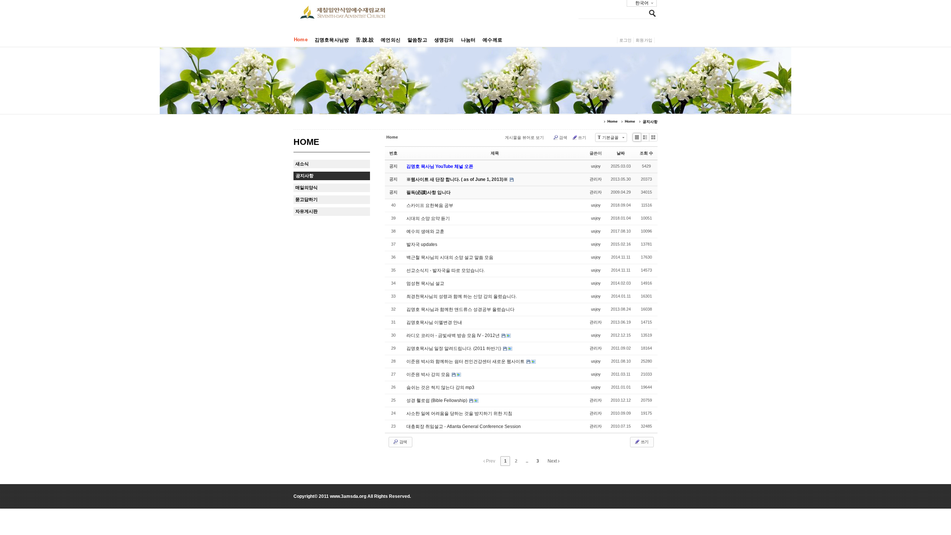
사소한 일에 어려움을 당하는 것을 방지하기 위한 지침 (459, 413)
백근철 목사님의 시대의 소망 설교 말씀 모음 (449, 257)
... (527, 461)
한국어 (642, 3)
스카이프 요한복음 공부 (429, 205)
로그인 (625, 40)
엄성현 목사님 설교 (425, 283)
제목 (495, 153)
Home (301, 39)
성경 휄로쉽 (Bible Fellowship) (437, 400)
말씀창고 (417, 40)
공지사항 (650, 122)
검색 (563, 137)
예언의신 (390, 40)
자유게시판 (306, 211)
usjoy (596, 166)
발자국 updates (421, 244)
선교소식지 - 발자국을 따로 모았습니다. (445, 270)
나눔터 (468, 40)
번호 (393, 153)
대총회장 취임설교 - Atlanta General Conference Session (463, 426)
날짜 (621, 153)
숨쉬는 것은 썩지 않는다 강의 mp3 (440, 387)
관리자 (596, 179)
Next (553, 461)
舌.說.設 (365, 40)
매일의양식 (306, 187)
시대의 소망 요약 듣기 (428, 218)
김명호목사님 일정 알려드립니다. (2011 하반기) (454, 348)
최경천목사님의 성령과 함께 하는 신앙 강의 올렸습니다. (461, 296)
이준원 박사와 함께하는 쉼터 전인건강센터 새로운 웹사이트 (466, 361)
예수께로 (492, 40)
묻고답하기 (306, 199)
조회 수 (646, 153)
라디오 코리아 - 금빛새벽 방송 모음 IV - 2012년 (453, 335)
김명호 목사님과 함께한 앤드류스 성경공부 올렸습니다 (460, 309)
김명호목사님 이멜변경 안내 (434, 322)
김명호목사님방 (332, 40)
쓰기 (582, 137)
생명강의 (444, 40)
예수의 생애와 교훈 (425, 231)
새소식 (302, 163)
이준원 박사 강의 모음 (428, 374)
